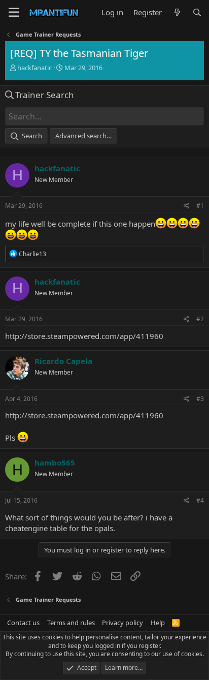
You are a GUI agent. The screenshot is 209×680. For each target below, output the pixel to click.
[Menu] (14, 12)
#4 (200, 500)
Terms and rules (71, 622)
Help (158, 622)
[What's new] (177, 12)
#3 (200, 398)
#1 (200, 205)
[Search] (197, 12)
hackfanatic (34, 67)
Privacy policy (122, 622)
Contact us (23, 622)
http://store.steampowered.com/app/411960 (84, 336)
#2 (200, 319)
